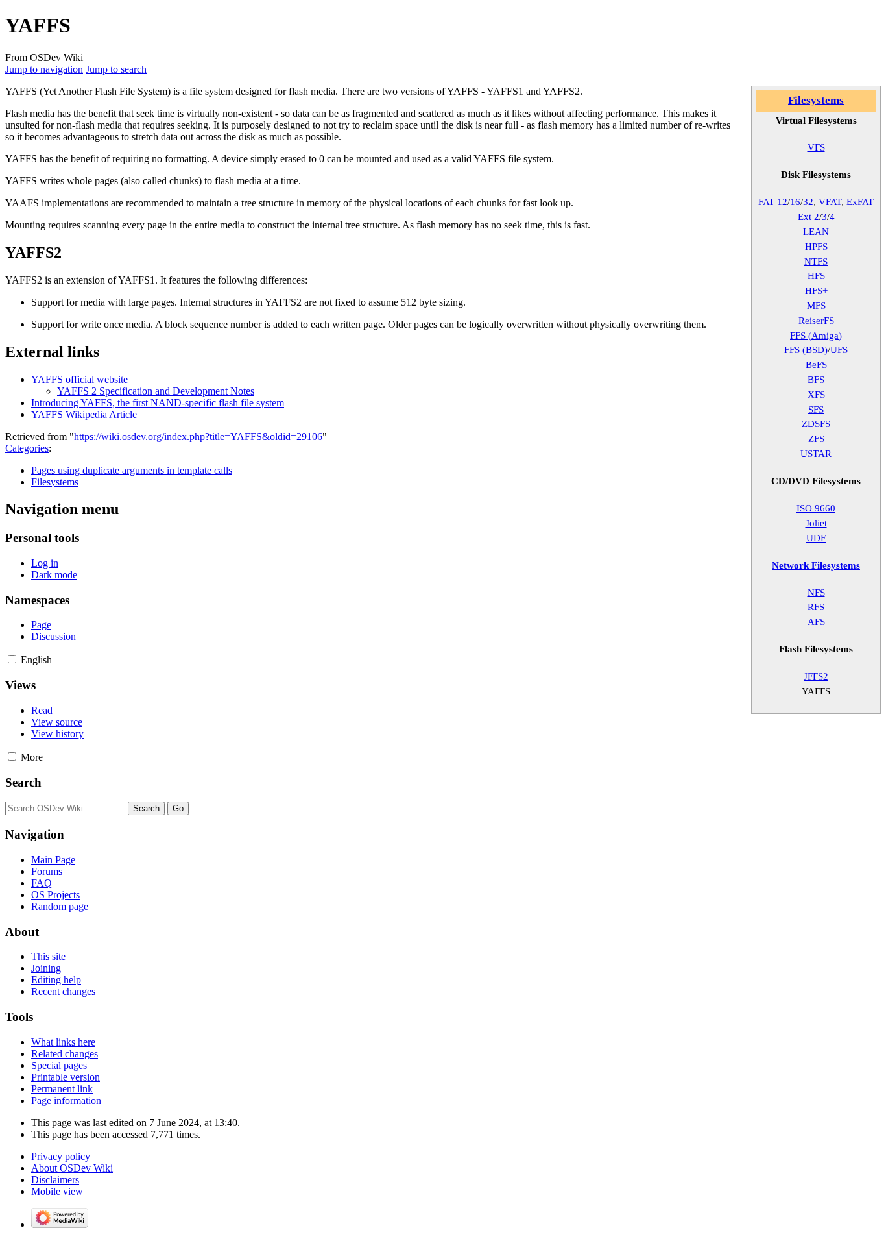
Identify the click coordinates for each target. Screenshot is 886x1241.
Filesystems (816, 100)
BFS (816, 379)
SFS (816, 409)
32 (808, 201)
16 (795, 201)
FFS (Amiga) (816, 335)
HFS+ (816, 290)
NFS (816, 592)
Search (23, 782)
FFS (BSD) (806, 349)
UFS (839, 349)
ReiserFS (816, 320)
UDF (816, 537)
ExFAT (860, 201)
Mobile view (57, 1191)
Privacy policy (60, 1156)
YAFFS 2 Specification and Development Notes (155, 391)
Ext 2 (808, 216)
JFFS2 (816, 676)
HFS (816, 275)
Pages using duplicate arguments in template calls (131, 470)
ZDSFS (816, 423)
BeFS (816, 364)
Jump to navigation (44, 69)
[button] (12, 659)
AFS (816, 621)
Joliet (816, 522)
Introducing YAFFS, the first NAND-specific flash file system (157, 402)
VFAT (830, 201)
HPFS (816, 246)
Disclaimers (55, 1179)
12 (782, 201)
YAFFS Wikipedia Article (84, 414)
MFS (816, 305)
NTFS (816, 261)
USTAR (816, 453)
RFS (816, 606)
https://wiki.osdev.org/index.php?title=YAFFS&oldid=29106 (198, 436)
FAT (766, 201)
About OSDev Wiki (72, 1167)
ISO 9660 (815, 507)
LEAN (816, 231)
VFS (816, 147)
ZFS (816, 438)
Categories (27, 448)
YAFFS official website (79, 379)
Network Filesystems (816, 565)
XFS (816, 394)
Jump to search (116, 69)
